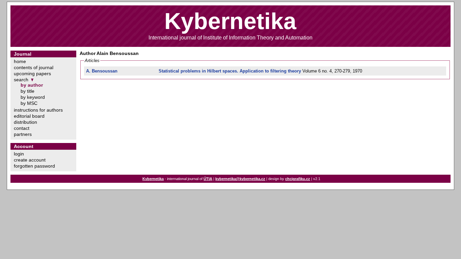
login (19, 153)
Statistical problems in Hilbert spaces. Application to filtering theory (230, 71)
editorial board (29, 116)
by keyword (33, 97)
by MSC (29, 103)
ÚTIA (208, 179)
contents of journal (33, 67)
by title (27, 91)
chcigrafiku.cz (297, 179)
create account (30, 160)
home (20, 61)
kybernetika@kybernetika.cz (240, 179)
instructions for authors (38, 110)
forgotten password (34, 166)
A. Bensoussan (101, 71)
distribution (25, 122)
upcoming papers (32, 73)
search (21, 79)
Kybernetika (153, 179)
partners (23, 134)
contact (21, 128)
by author (32, 85)
